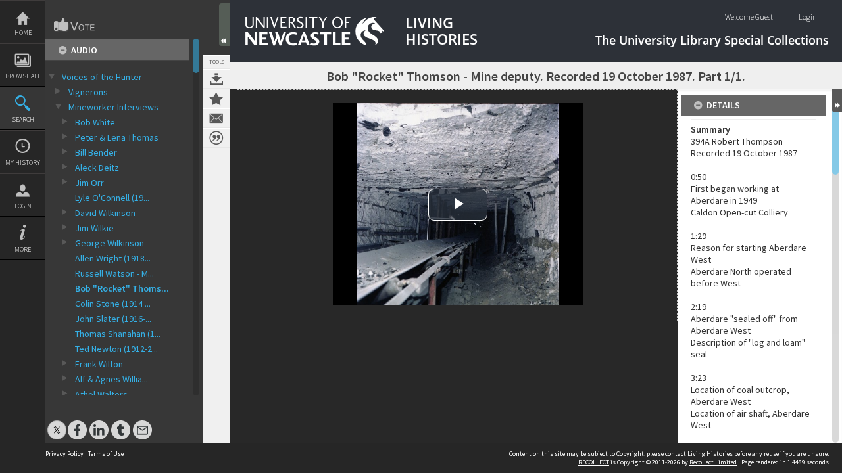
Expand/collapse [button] (837, 100)
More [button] (22, 249)
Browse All (23, 76)
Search (23, 119)
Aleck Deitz (97, 167)
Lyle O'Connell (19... (112, 198)
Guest (764, 17)
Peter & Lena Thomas (117, 137)
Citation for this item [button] (216, 138)
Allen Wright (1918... (113, 258)
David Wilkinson (105, 213)
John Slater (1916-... (113, 319)
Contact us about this (216, 118)
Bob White (95, 122)
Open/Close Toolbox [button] (224, 24)
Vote (75, 25)
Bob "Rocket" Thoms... (122, 288)
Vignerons (88, 92)
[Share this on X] (56, 423)
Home (23, 32)
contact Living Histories (699, 453)
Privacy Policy (64, 453)
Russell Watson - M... (114, 273)
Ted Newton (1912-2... (116, 349)
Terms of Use (106, 453)
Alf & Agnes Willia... (111, 379)
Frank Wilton (99, 364)
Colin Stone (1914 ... (113, 303)
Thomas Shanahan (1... (118, 334)
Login (23, 206)
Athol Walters (101, 394)
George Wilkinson (109, 243)
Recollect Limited (713, 462)
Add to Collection (216, 98)
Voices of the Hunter (102, 77)
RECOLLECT (593, 462)
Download (216, 79)
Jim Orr (89, 183)
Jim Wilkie (94, 228)
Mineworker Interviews (113, 107)
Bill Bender (96, 152)
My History (22, 162)
